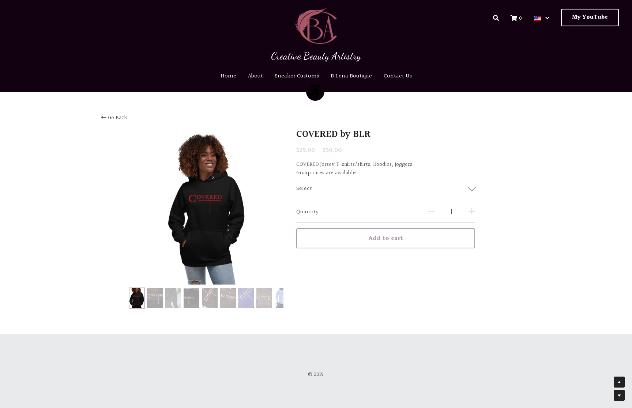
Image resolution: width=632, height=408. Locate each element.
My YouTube (590, 17)
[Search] (496, 18)
